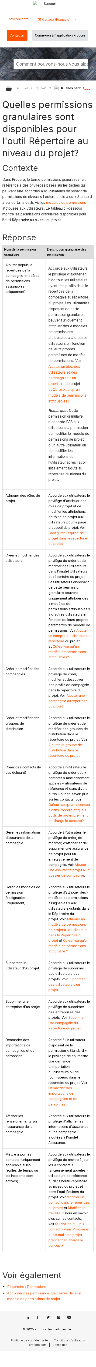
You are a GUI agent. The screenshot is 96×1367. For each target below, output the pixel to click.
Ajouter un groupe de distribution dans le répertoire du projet (65, 750)
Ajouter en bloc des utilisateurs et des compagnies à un (64, 372)
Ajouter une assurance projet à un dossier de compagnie (68, 870)
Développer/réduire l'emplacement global (87, 87)
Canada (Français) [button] (56, 19)
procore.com (18, 19)
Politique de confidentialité (29, 1340)
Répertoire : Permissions (27, 1286)
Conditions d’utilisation (69, 1340)
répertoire (56, 384)
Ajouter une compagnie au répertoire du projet (68, 701)
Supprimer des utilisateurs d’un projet (66, 984)
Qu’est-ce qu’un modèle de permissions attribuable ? (68, 945)
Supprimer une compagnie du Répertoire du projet (66, 1022)
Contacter (17, 35)
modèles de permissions (66, 202)
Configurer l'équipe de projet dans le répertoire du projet (67, 538)
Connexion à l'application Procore (60, 35)
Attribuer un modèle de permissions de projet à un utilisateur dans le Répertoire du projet (67, 929)
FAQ (43, 88)
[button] (83, 63)
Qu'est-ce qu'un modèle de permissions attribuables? (67, 395)
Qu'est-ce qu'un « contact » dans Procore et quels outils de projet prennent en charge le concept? (68, 1234)
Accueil (23, 88)
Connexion (59, 1345)
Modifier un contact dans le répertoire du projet (68, 1202)
